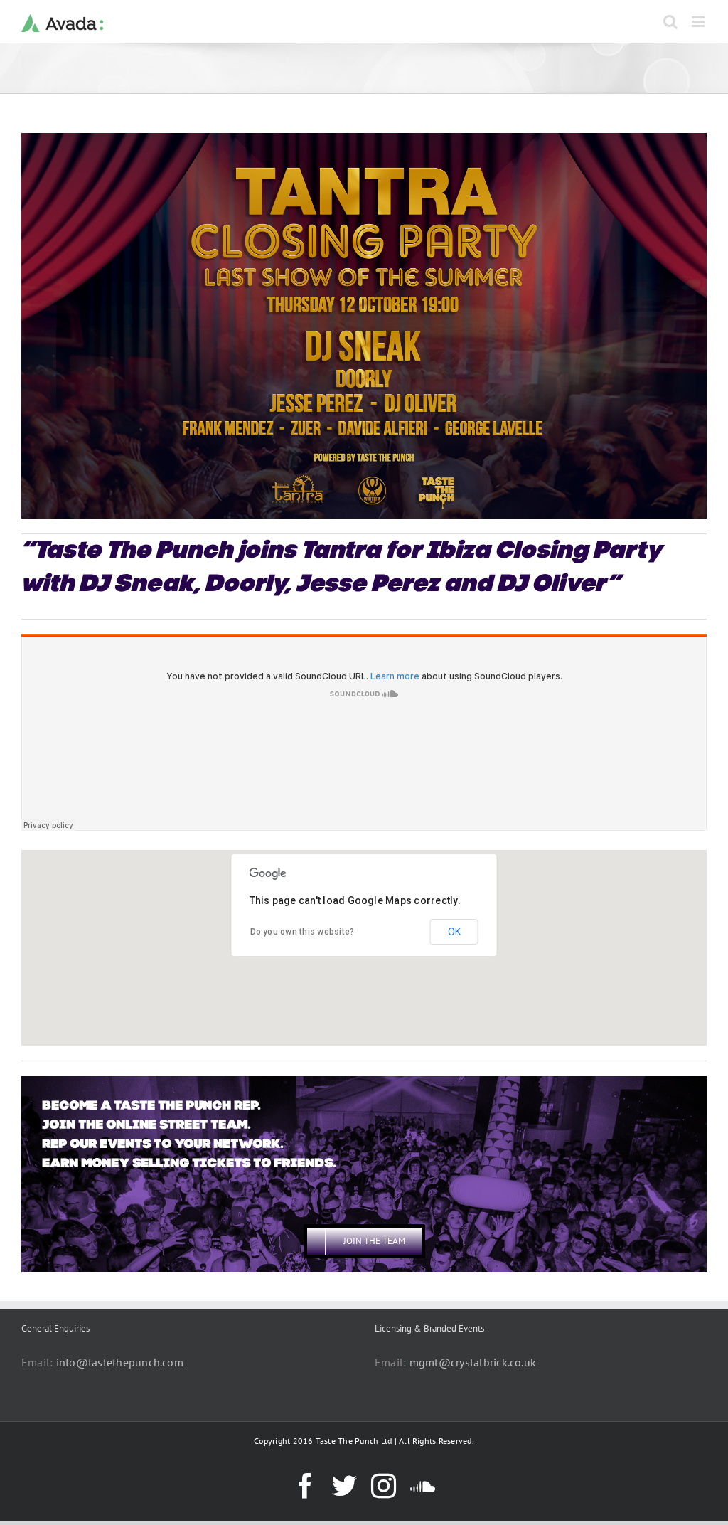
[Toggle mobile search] (670, 21)
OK (454, 931)
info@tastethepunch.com (119, 1362)
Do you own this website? (302, 932)
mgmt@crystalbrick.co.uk (473, 1362)
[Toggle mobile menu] (699, 21)
